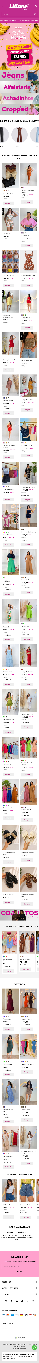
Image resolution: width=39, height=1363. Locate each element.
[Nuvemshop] (19, 1349)
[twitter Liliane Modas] (27, 1301)
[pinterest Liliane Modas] (33, 1301)
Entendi (12, 1358)
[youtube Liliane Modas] (17, 1301)
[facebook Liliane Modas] (11, 1301)
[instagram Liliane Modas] (6, 1301)
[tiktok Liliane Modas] (22, 1301)
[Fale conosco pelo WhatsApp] (34, 1347)
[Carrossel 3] (19, 98)
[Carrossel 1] (19, 75)
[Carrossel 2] (19, 87)
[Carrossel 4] (19, 109)
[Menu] (3, 6)
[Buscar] (35, 14)
